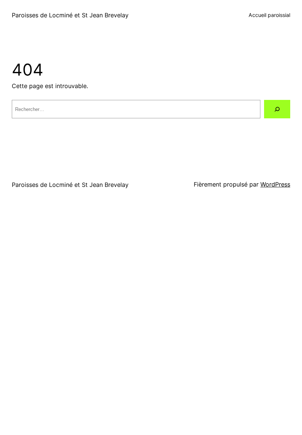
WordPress (275, 184)
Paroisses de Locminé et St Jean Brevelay (70, 15)
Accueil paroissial (269, 15)
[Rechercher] (277, 109)
